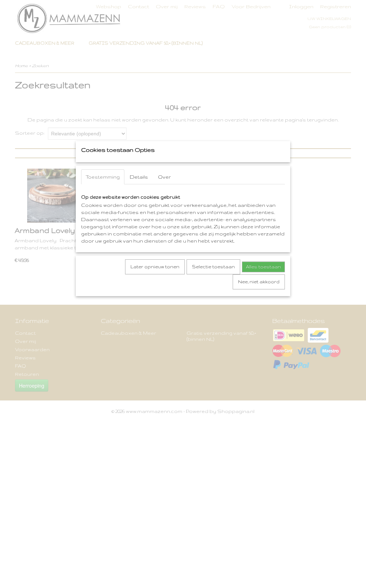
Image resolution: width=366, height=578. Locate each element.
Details (139, 176)
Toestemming (103, 176)
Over (164, 176)
